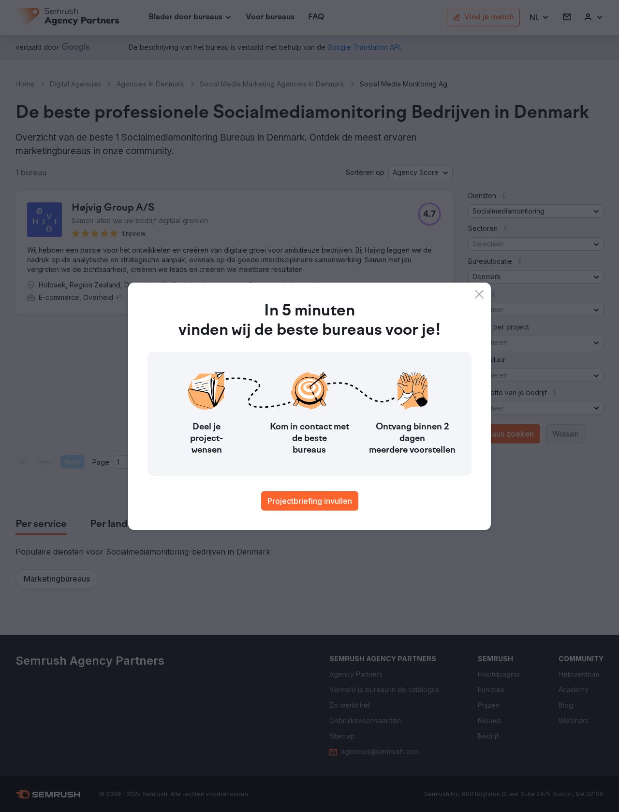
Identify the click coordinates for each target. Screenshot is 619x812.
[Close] (479, 294)
